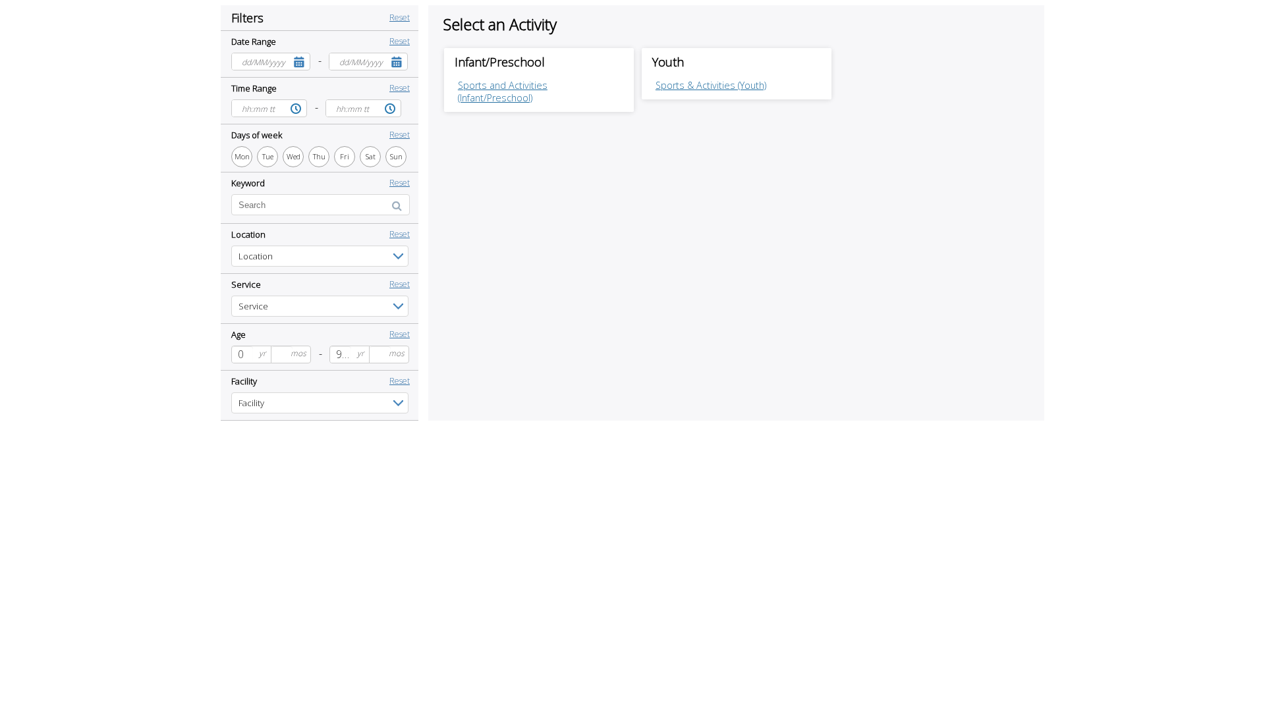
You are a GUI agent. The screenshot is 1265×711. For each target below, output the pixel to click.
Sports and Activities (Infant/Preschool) (503, 91)
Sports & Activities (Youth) (711, 85)
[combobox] (260, 61)
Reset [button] (399, 17)
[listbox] (319, 256)
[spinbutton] (242, 354)
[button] (299, 61)
